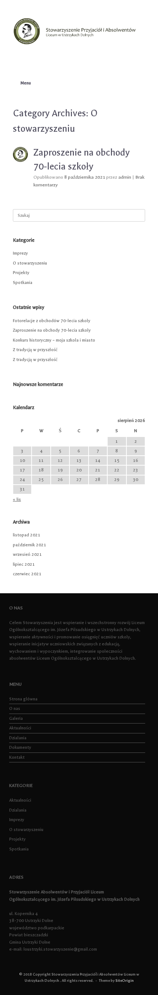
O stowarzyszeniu (30, 263)
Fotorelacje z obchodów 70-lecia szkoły (51, 320)
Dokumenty (20, 747)
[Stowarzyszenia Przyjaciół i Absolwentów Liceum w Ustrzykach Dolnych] (79, 31)
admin (124, 177)
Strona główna (23, 698)
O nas (14, 708)
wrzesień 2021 (27, 554)
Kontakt (17, 757)
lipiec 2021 (24, 564)
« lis (17, 499)
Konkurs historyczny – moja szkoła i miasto (54, 340)
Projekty (21, 272)
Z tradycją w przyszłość (35, 349)
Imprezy (20, 253)
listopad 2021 (26, 534)
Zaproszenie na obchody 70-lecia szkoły (52, 330)
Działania (17, 737)
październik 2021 (29, 544)
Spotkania (22, 282)
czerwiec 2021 (27, 573)
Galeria (16, 718)
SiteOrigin (124, 980)
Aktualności (20, 727)
